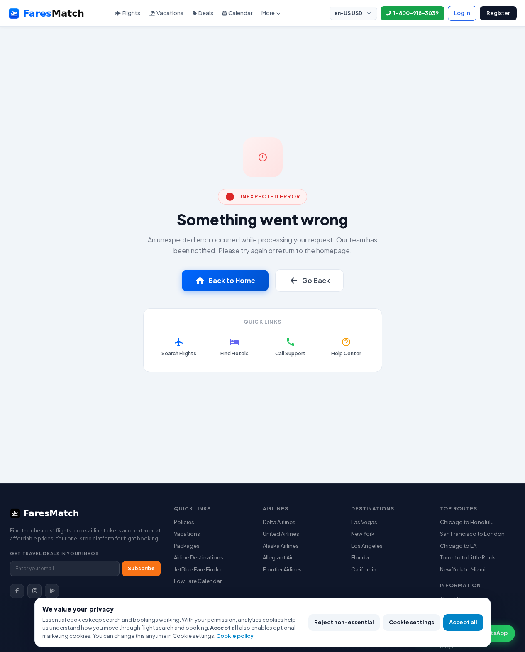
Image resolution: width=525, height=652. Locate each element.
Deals (205, 13)
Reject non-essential (344, 622)
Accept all (463, 622)
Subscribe (141, 568)
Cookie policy (235, 635)
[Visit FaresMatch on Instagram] (34, 591)
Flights (131, 13)
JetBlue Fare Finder (198, 569)
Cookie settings (411, 622)
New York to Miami (463, 569)
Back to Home (225, 281)
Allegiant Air (278, 557)
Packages (187, 545)
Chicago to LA (458, 545)
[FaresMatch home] (54, 13)
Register (498, 13)
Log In (462, 13)
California (363, 569)
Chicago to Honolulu (467, 522)
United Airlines (281, 533)
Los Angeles (367, 545)
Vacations (169, 13)
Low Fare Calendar (198, 581)
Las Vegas (364, 522)
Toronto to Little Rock (467, 557)
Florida (360, 557)
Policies (184, 522)
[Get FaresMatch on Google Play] (52, 591)
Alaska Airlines (281, 545)
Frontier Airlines (282, 569)
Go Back (309, 281)
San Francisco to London (472, 533)
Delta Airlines (279, 522)
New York (362, 533)
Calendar (240, 13)
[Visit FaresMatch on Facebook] (17, 591)
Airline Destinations (198, 557)
